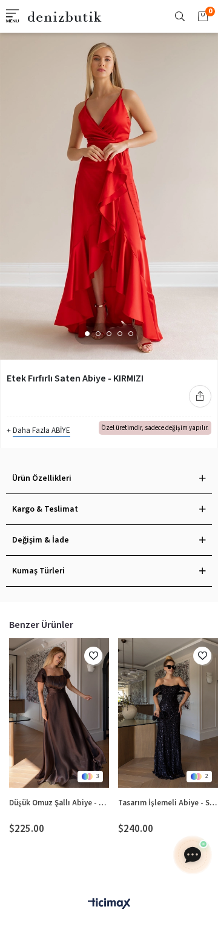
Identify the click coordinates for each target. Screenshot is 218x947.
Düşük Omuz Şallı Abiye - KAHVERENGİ (59, 802)
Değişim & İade (40, 540)
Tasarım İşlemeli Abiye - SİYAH (168, 802)
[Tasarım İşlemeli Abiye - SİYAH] (168, 713)
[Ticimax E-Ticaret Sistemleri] (109, 904)
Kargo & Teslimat (45, 509)
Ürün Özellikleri (41, 478)
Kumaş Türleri (38, 571)
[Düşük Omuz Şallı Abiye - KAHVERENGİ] (59, 713)
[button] (87, 333)
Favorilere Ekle (93, 656)
